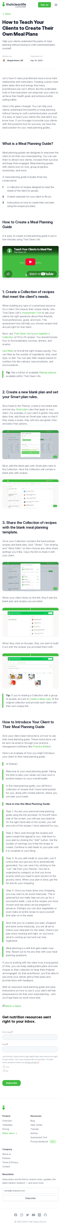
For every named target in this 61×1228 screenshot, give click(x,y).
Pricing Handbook (42, 1141)
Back (6, 13)
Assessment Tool (31, 312)
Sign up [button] (44, 4)
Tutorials (34, 1129)
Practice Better (41, 746)
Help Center (36, 1125)
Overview (7, 1120)
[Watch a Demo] (30, 1006)
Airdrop (34, 1133)
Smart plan (22, 409)
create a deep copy (40, 698)
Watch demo (9, 1133)
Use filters (8, 350)
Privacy (14, 1162)
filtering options (47, 372)
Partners (6, 1158)
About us (6, 1154)
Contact (6, 1166)
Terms (5, 1162)
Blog (32, 1120)
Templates (7, 1125)
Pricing (5, 1129)
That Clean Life (22, 333)
